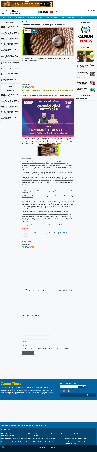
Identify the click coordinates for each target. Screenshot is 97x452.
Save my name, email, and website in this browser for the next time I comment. (46, 348)
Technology (48, 18)
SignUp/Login (35, 425)
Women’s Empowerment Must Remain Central (8, 50)
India (9, 18)
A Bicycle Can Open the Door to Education (43, 441)
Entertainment (31, 18)
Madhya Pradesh (19, 18)
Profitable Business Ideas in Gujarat (10, 396)
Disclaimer (20, 425)
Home (4, 18)
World (40, 18)
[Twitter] (30, 87)
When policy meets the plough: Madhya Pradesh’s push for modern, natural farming (10, 26)
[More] (33, 87)
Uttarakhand (71, 18)
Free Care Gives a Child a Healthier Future (75, 438)
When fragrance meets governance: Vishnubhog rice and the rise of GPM (10, 33)
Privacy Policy (42, 425)
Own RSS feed (27, 425)
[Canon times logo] (85, 43)
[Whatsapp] (23, 87)
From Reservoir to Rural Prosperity (9, 38)
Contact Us (13, 425)
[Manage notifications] (3, 447)
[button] (13, 11)
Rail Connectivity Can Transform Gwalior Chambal (14, 441)
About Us (7, 425)
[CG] (48, 136)
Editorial (80, 18)
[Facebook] (26, 87)
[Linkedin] (28, 87)
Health (56, 18)
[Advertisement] (48, 72)
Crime (63, 18)
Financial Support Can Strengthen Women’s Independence (9, 44)
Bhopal (25, 21)
